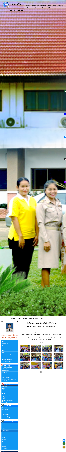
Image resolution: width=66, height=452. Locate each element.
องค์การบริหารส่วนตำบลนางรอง (15, 7)
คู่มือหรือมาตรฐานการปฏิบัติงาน (7, 398)
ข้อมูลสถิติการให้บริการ (5, 379)
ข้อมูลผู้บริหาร (4, 372)
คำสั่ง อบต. (3, 391)
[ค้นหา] (17, 321)
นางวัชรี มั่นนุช (9, 334)
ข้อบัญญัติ (3, 396)
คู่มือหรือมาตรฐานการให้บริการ (7, 400)
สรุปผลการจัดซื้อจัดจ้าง (5, 412)
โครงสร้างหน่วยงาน (5, 370)
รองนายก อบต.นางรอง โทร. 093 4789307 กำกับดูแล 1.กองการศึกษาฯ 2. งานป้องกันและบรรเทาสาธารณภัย (9, 337)
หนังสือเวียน (4, 388)
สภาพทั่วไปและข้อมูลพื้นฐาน (7, 365)
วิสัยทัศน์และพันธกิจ (5, 369)
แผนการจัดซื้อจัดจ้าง (5, 414)
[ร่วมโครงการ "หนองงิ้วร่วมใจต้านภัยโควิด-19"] (25, 348)
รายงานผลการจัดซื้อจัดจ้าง (6, 416)
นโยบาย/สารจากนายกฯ (6, 375)
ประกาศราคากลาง (5, 407)
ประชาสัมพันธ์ (4, 384)
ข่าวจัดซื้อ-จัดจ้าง (4, 406)
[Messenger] (64, 440)
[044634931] (64, 443)
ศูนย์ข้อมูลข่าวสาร (5, 395)
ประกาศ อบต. (4, 390)
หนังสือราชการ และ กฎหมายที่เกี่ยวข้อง (8, 393)
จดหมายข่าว (4, 386)
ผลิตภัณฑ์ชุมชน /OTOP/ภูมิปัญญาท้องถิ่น (9, 377)
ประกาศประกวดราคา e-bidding (7, 409)
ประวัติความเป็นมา (5, 367)
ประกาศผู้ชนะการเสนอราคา (6, 411)
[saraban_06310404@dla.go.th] (64, 447)
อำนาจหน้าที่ (4, 374)
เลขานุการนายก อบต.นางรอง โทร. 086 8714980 (9, 335)
